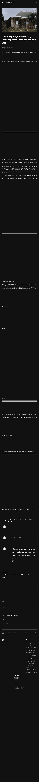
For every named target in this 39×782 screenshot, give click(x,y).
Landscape (28, 655)
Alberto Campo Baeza (8, 47)
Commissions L (16, 677)
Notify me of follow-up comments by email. (10, 615)
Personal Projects (17, 680)
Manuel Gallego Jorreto (34, 656)
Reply (13, 561)
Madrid (35, 655)
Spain (12, 47)
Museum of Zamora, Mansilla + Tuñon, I (31, 632)
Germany (30, 650)
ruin (33, 665)
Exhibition (32, 649)
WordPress (22, 687)
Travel (35, 671)
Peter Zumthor (32, 661)
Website (3, 607)
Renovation (29, 665)
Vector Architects (29, 672)
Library (33, 655)
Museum (30, 658)
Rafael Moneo (32, 663)
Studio (32, 671)
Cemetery (28, 645)
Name (3, 594)
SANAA (34, 665)
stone (30, 671)
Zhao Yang (35, 672)
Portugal (28, 663)
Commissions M (16, 678)
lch (3, 529)
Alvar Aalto (28, 643)
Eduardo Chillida (33, 647)
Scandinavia (29, 667)
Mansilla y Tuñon (28, 656)
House (33, 652)
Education (28, 649)
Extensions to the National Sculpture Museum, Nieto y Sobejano (10, 633)
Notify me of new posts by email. (8, 619)
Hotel (31, 652)
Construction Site (28, 647)
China (32, 646)
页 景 (3, 2)
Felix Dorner (22, 688)
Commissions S (16, 679)
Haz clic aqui (5, 551)
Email (3, 601)
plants (36, 661)
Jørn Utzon (34, 653)
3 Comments (3, 48)
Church (35, 645)
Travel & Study (6, 46)
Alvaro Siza (33, 644)
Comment (4, 577)
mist (26, 658)
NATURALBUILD (29, 660)
